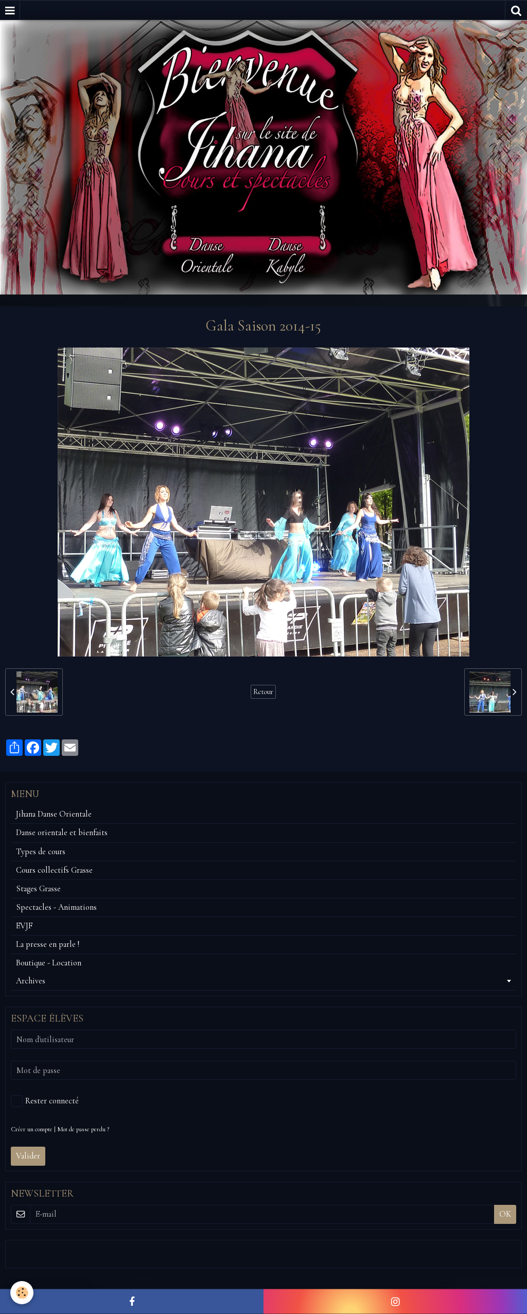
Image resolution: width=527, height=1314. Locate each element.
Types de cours (40, 851)
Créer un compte (31, 1129)
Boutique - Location (48, 963)
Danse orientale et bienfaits (62, 832)
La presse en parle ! (47, 944)
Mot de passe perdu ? (83, 1129)
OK (505, 1214)
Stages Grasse (38, 889)
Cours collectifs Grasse (54, 870)
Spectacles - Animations (56, 907)
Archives (30, 981)
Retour (263, 691)
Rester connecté (52, 1101)
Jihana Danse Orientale (54, 814)
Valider (28, 1156)
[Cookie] (21, 1292)
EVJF (24, 926)
